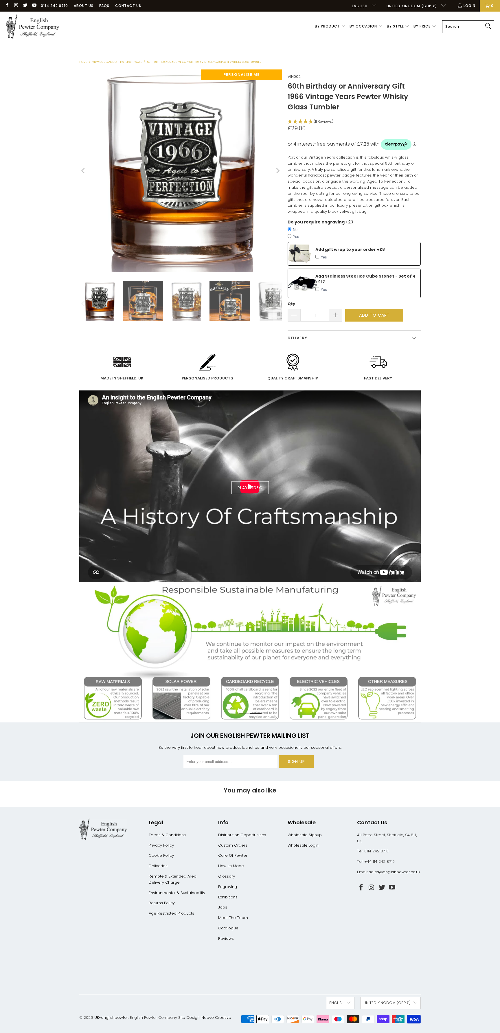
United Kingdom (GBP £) (412, 5)
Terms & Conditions (167, 835)
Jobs (222, 907)
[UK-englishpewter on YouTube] (34, 5)
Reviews (226, 938)
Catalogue (228, 928)
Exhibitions (228, 897)
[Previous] (83, 170)
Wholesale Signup (305, 835)
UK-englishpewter (111, 1017)
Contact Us (128, 5)
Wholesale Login (303, 845)
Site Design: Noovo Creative (204, 1017)
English (360, 5)
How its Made (231, 866)
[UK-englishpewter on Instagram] (15, 5)
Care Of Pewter (232, 855)
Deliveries (158, 866)
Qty (291, 304)
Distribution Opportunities (242, 835)
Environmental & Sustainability (177, 893)
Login (469, 5)
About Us (83, 5)
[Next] (277, 170)
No (295, 229)
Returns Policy (162, 903)
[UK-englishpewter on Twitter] (25, 5)
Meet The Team (233, 917)
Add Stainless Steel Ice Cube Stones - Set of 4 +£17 (365, 279)
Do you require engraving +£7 (321, 222)
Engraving (227, 886)
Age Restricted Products (171, 913)
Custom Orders (232, 845)
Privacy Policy (161, 845)
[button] (330, 26)
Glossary (226, 876)
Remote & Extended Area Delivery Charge (172, 879)
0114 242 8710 (54, 5)
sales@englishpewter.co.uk (394, 872)
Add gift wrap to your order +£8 (350, 249)
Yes (296, 236)
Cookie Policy (161, 855)
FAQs (104, 5)
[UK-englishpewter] (32, 26)
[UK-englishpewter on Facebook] (6, 5)
